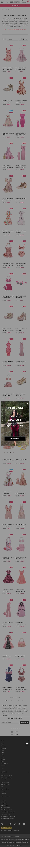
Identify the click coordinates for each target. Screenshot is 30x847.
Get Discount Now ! (15, 438)
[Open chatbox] (27, 743)
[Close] (27, 403)
